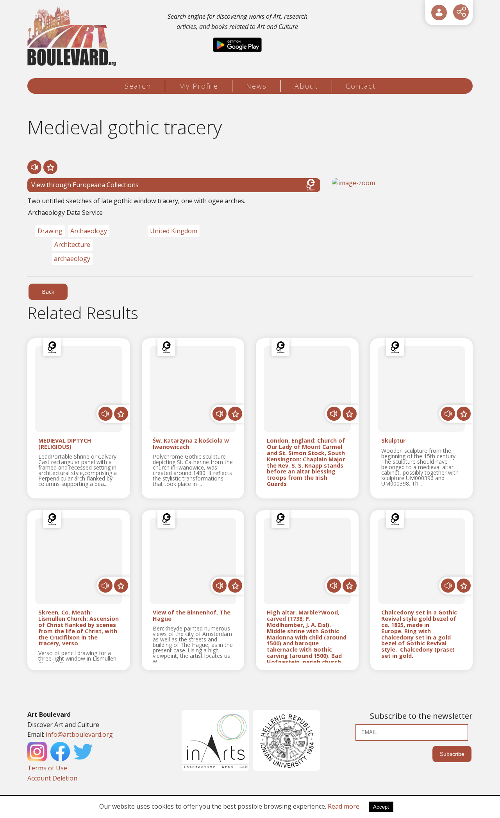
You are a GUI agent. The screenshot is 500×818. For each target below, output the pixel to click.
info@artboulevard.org (79, 734)
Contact (361, 86)
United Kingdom (173, 231)
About (306, 86)
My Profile (198, 86)
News (256, 86)
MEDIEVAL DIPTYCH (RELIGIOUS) (64, 444)
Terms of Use (47, 768)
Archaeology (88, 231)
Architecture (72, 244)
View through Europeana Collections (85, 184)
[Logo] (72, 36)
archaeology (72, 258)
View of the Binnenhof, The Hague (191, 615)
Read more (343, 806)
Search (138, 86)
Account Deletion (52, 778)
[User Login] (439, 12)
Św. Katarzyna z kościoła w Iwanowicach (191, 444)
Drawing (50, 231)
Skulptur (393, 441)
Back (48, 291)
